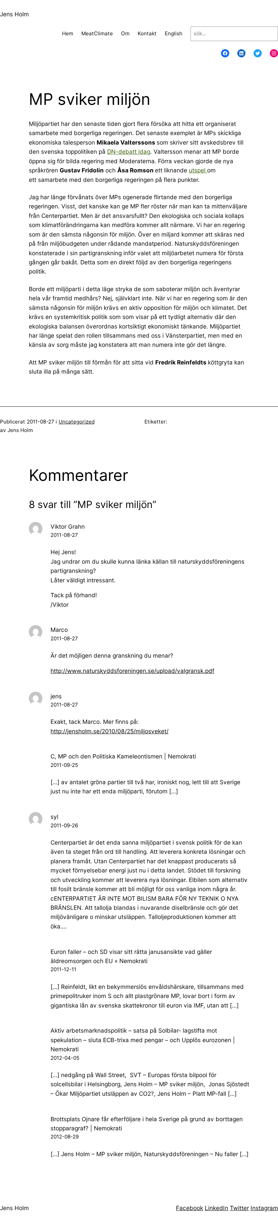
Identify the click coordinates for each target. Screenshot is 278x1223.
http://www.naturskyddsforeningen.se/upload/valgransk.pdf (132, 670)
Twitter (239, 1207)
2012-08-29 (65, 1136)
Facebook (189, 1207)
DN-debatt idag (128, 151)
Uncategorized (77, 421)
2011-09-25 (64, 765)
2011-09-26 (64, 825)
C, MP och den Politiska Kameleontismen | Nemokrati (123, 756)
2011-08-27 (64, 535)
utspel (198, 170)
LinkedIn (216, 1207)
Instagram (264, 1207)
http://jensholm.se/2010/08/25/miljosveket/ (109, 731)
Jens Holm (14, 14)
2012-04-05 (65, 1058)
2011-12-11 (63, 969)
